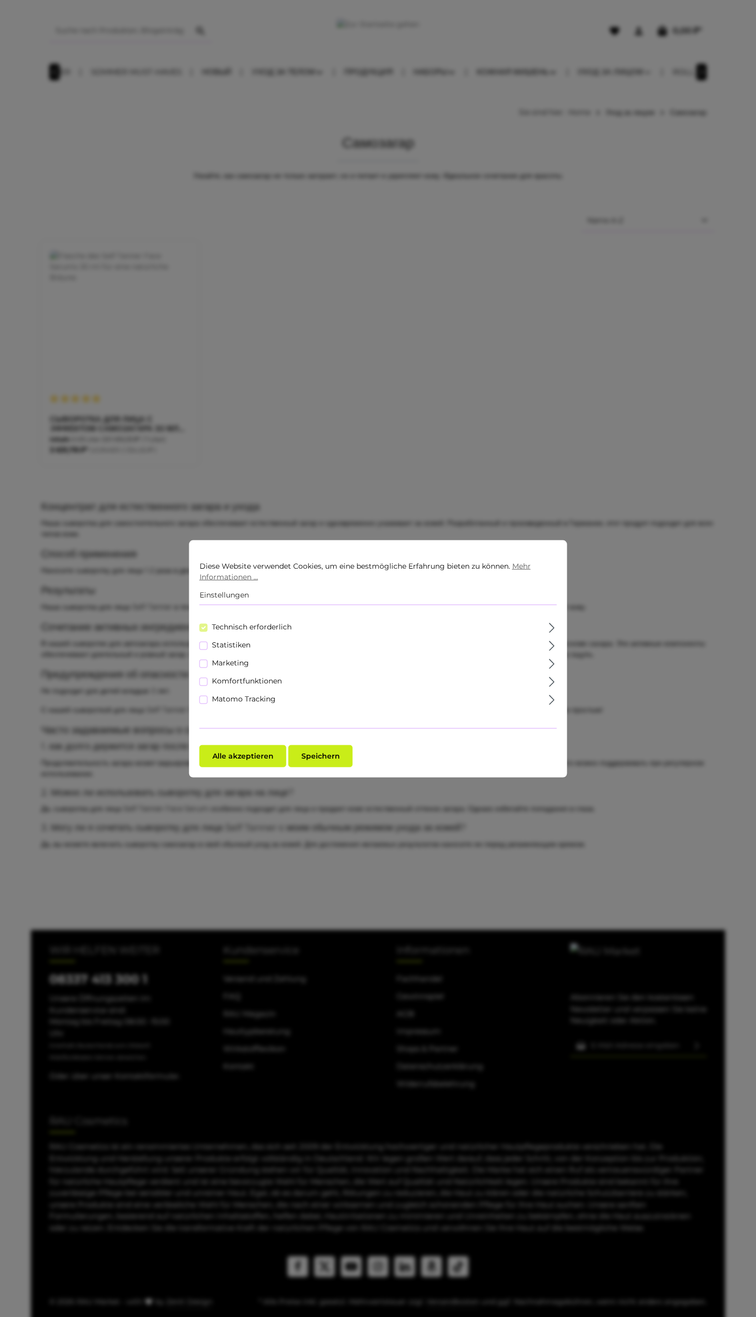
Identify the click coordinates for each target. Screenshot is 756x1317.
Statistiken (231, 644)
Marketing (230, 662)
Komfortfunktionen (247, 680)
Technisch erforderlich (252, 626)
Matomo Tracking (244, 698)
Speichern (320, 755)
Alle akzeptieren (243, 755)
